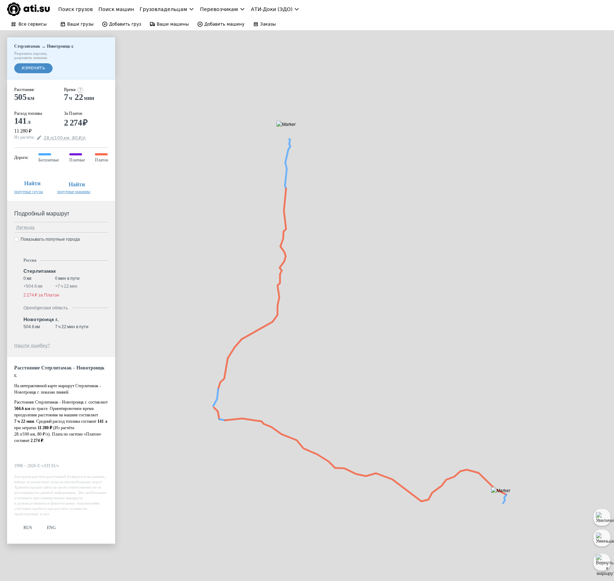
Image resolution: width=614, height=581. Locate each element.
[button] (288, 132)
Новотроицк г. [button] (41, 319)
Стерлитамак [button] (39, 270)
